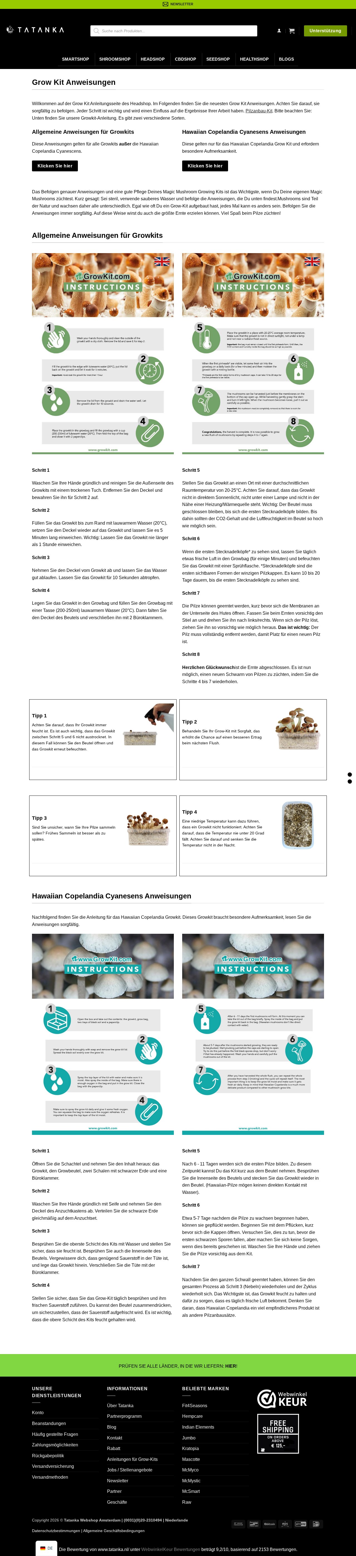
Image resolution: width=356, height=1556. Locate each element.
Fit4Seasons (194, 1405)
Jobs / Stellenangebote (129, 1470)
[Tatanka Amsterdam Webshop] (34, 29)
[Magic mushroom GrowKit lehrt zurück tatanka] (253, 354)
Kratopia (190, 1448)
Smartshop (75, 59)
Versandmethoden (50, 1477)
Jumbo (189, 1437)
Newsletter (117, 1480)
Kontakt (114, 1437)
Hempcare (192, 1416)
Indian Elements (198, 1427)
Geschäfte (117, 1502)
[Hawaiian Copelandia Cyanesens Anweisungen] (350, 781)
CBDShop (185, 59)
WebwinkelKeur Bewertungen (170, 1549)
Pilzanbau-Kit (259, 110)
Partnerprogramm (124, 1416)
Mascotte (191, 1459)
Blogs (286, 59)
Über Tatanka (120, 1405)
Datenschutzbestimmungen (56, 1530)
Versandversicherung (53, 1466)
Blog (111, 1427)
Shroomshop (114, 59)
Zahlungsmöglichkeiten (55, 1445)
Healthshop (254, 59)
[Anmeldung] (279, 31)
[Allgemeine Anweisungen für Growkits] (350, 774)
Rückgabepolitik (48, 1455)
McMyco (190, 1470)
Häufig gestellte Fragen (55, 1434)
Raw (186, 1502)
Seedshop (218, 59)
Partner (114, 1491)
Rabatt (113, 1448)
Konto (38, 1412)
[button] (292, 31)
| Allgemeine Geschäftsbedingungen (112, 1530)
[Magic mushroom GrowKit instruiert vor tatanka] (103, 354)
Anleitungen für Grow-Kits (132, 1459)
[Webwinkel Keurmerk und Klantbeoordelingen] (282, 1398)
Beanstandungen (49, 1423)
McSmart (191, 1491)
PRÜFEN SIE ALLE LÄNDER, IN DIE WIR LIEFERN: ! (178, 1366)
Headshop (153, 59)
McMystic (191, 1480)
